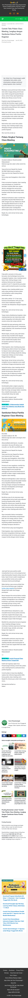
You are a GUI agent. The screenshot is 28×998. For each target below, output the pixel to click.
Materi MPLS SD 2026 (14, 992)
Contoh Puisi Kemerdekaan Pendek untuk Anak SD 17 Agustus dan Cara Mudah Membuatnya (13, 913)
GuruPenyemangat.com (21, 156)
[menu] (3, 19)
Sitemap (6, 973)
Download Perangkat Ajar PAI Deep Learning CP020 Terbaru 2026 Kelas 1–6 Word (14, 905)
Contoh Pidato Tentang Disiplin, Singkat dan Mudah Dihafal (20, 752)
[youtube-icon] (18, 13)
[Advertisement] (14, 59)
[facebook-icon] (10, 13)
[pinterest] (14, 735)
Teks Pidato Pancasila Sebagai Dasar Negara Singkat (20, 768)
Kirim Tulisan (13, 975)
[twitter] (9, 735)
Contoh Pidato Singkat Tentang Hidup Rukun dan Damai (7, 784)
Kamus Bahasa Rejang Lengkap (13, 978)
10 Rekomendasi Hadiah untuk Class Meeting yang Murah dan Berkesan (13, 406)
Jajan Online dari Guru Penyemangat (13, 980)
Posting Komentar (6, 42)
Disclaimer (12, 970)
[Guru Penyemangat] (14, 2)
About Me (13, 983)
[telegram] (23, 735)
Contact (5, 970)
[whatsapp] (18, 735)
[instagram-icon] (14, 13)
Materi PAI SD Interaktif (13, 989)
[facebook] (4, 735)
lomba (8, 588)
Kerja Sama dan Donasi (16, 973)
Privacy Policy (19, 970)
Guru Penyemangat (16, 995)
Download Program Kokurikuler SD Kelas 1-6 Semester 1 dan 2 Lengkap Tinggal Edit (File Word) (14, 898)
